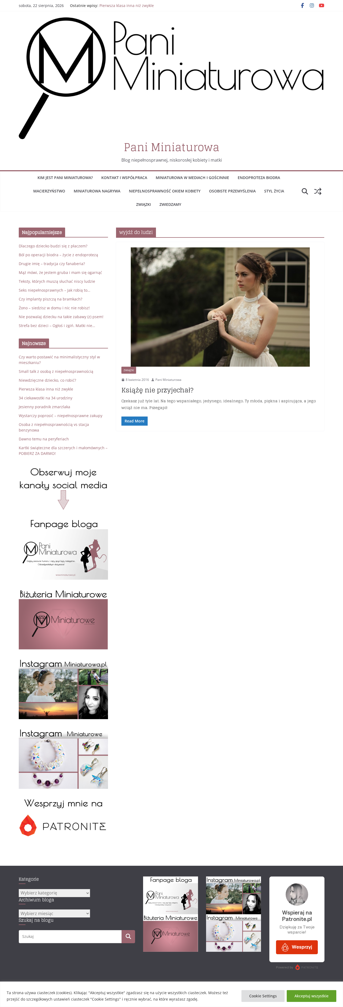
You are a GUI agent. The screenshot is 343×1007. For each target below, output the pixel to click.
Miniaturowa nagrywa (97, 191)
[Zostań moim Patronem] (63, 800)
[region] (171, 994)
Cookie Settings (263, 995)
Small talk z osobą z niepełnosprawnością (56, 371)
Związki (143, 204)
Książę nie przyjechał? (157, 390)
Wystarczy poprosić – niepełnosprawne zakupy (60, 415)
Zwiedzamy (170, 204)
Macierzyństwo (49, 191)
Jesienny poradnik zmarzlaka (44, 406)
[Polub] (63, 521)
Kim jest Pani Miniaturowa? (65, 177)
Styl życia (274, 191)
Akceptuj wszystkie (311, 995)
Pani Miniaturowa (171, 147)
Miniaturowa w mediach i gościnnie (192, 177)
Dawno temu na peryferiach (44, 438)
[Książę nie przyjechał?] (220, 307)
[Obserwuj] (63, 661)
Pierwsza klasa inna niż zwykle (126, 5)
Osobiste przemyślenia (232, 191)
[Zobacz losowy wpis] (317, 191)
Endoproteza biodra (259, 177)
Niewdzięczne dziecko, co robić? (47, 380)
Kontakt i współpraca (124, 177)
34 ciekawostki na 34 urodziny (45, 397)
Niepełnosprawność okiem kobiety (164, 191)
